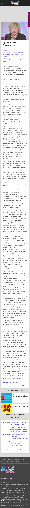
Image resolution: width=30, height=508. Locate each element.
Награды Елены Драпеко (10, 382)
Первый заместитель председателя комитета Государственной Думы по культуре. (14, 59)
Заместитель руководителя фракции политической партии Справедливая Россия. (14, 54)
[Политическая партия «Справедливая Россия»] (15, 408)
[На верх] (2, 459)
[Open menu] (2, 3)
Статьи (18, 461)
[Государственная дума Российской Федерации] (15, 398)
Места (13, 461)
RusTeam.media (9, 482)
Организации (5, 461)
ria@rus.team (8, 486)
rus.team (20, 502)
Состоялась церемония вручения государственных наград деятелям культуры (18, 429)
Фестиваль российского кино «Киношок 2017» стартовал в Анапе (18, 443)
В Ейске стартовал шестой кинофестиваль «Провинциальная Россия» (18, 436)
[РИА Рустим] (8, 469)
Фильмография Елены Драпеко (12, 378)
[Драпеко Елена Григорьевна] (15, 30)
